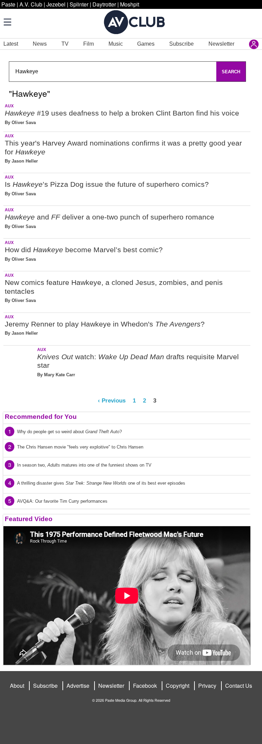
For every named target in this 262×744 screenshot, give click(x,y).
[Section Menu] (7, 21)
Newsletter (221, 44)
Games (146, 44)
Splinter (79, 4)
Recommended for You (41, 416)
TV (65, 44)
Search (231, 71)
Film (88, 44)
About (17, 685)
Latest (10, 44)
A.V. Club (30, 4)
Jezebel (56, 4)
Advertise (78, 685)
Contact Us (238, 685)
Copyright (177, 685)
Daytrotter (104, 4)
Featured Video (29, 518)
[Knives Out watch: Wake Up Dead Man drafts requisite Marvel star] (19, 364)
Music (115, 44)
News (40, 44)
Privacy (207, 685)
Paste (8, 4)
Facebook (145, 685)
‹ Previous (112, 400)
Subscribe (181, 44)
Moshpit (129, 4)
